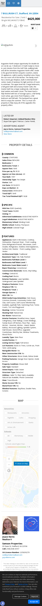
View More (8, 134)
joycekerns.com (8, 557)
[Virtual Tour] (18, 3)
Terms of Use (23, 584)
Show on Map (22, 463)
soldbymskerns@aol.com (13, 131)
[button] (2, 603)
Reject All (35, 596)
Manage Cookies (20, 596)
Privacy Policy (10, 584)
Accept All (34, 602)
